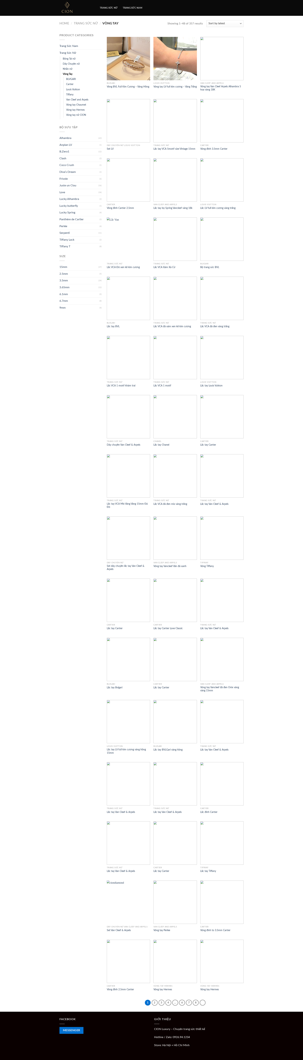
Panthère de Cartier (71, 219)
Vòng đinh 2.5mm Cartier (120, 989)
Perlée (63, 226)
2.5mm (63, 273)
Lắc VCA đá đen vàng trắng (214, 326)
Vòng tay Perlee (161, 930)
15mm (63, 267)
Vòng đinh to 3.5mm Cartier (215, 930)
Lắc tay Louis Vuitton (211, 385)
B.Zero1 (64, 151)
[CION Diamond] (77, 8)
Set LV (110, 149)
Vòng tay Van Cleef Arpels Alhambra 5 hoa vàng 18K (220, 88)
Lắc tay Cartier (208, 444)
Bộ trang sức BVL (209, 267)
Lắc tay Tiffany (208, 871)
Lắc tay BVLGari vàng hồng (168, 749)
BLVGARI (71, 79)
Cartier (69, 84)
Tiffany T (64, 246)
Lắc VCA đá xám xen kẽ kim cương (172, 326)
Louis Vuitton (73, 89)
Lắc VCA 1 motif (162, 385)
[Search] (148, 8)
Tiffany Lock (66, 239)
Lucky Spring (67, 212)
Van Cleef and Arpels (77, 99)
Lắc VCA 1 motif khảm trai (121, 385)
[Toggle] (100, 46)
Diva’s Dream (67, 172)
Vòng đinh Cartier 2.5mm (120, 208)
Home (64, 23)
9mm (62, 307)
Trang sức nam (132, 8)
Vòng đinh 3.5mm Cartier (213, 149)
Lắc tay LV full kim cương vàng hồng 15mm (126, 751)
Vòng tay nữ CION (76, 115)
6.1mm (63, 294)
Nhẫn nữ (67, 69)
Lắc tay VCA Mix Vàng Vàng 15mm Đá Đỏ (127, 505)
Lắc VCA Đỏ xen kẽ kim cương (123, 267)
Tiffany (69, 94)
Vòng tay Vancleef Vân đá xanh (169, 566)
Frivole (63, 178)
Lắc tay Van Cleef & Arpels (214, 504)
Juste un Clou (67, 185)
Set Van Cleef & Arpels (119, 930)
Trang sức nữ (108, 8)
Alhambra (65, 138)
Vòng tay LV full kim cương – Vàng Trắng (175, 86)
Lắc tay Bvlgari (114, 687)
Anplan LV (65, 144)
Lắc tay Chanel (161, 444)
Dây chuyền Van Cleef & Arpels (123, 444)
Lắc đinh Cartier (208, 812)
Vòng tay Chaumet (76, 104)
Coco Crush (66, 165)
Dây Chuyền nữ (71, 64)
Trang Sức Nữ (86, 23)
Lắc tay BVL (113, 326)
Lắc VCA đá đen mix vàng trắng (170, 504)
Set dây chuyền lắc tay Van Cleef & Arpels (125, 568)
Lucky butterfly (68, 205)
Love (62, 192)
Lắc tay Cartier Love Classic (168, 628)
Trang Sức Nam (68, 46)
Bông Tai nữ (69, 58)
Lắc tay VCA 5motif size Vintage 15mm (174, 149)
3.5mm (63, 280)
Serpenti (64, 232)
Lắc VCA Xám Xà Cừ (164, 267)
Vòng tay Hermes (75, 110)
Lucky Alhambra (69, 199)
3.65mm (64, 287)
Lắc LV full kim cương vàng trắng (217, 208)
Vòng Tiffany (207, 566)
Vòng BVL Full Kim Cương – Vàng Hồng (128, 86)
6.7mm (63, 300)
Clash (62, 158)
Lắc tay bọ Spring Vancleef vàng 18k (172, 208)
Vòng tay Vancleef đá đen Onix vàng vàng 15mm (219, 689)
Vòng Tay (67, 74)
